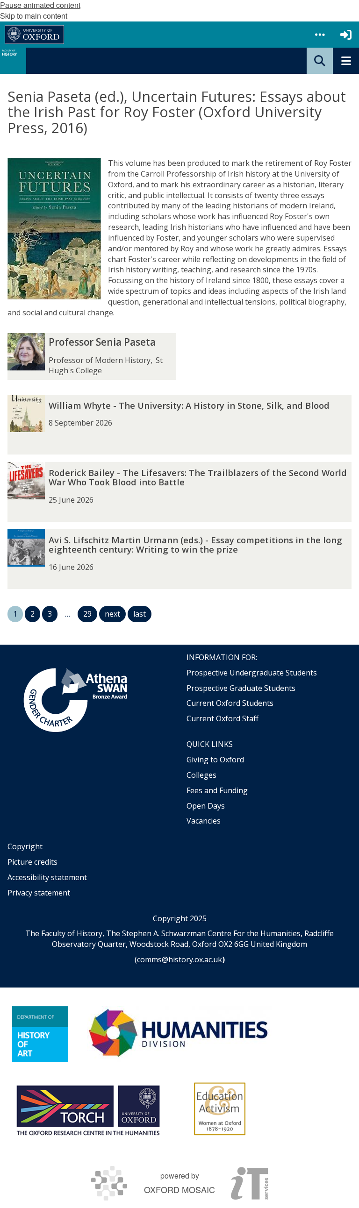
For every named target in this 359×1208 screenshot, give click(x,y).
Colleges (201, 775)
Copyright (25, 846)
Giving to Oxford (215, 759)
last (139, 614)
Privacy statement (38, 893)
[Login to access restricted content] (346, 34)
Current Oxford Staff (222, 718)
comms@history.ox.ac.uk (179, 959)
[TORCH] (88, 1109)
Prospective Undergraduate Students (252, 673)
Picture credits (32, 862)
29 (87, 614)
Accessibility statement (47, 877)
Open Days (206, 806)
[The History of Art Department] (40, 1034)
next (112, 614)
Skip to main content (33, 15)
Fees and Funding (217, 790)
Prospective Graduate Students (241, 688)
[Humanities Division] (179, 1034)
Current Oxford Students (230, 703)
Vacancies (204, 821)
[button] (320, 34)
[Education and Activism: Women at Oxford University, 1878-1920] (220, 1109)
